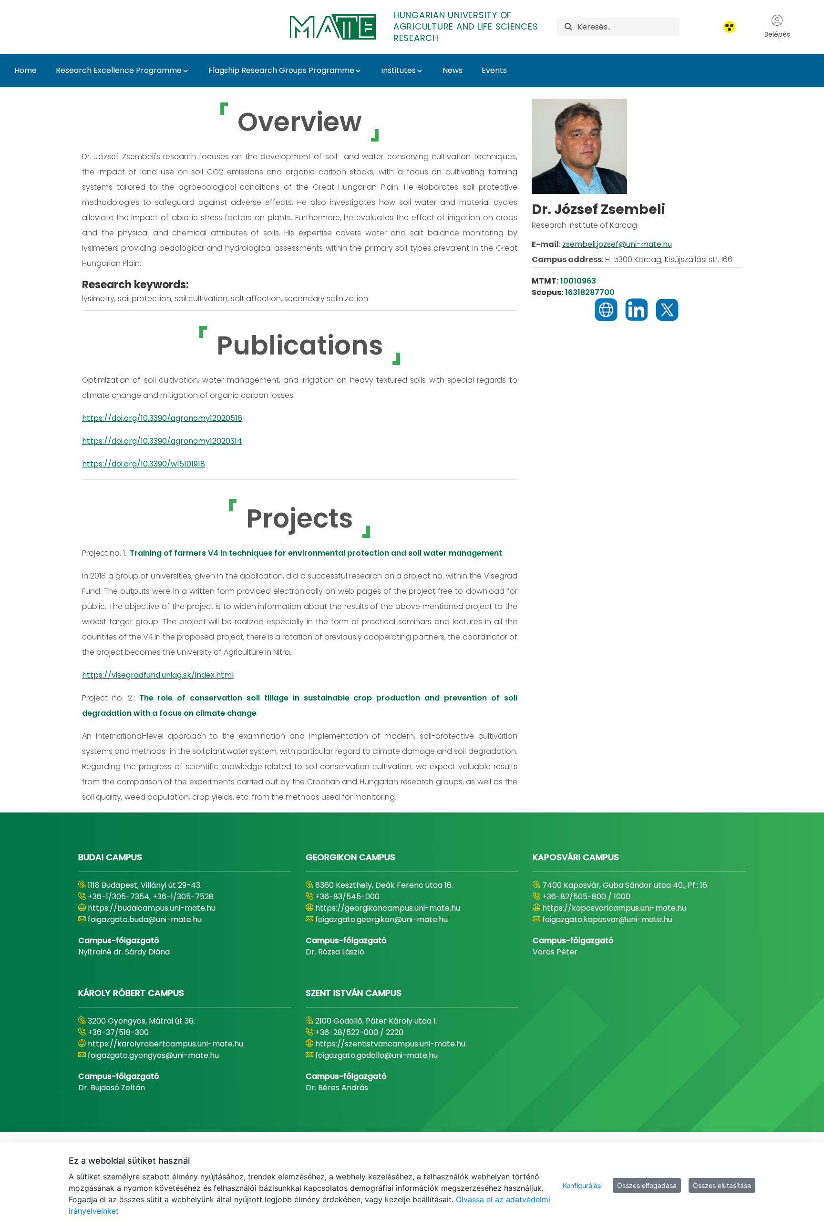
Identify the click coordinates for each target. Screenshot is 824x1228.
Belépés (777, 34)
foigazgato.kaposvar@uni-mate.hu (607, 919)
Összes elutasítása (722, 1185)
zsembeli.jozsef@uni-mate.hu (617, 244)
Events (494, 70)
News (453, 70)
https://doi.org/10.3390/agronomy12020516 (162, 418)
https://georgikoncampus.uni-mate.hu (387, 908)
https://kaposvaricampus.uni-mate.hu (614, 908)
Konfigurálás (582, 1185)
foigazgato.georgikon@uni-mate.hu (381, 919)
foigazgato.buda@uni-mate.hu (145, 919)
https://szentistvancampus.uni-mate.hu (390, 1043)
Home (25, 70)
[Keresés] (568, 26)
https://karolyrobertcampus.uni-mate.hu (165, 1043)
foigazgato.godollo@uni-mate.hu (376, 1055)
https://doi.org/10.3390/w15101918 (143, 463)
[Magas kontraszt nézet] (729, 26)
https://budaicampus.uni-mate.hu (152, 908)
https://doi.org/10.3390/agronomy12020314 (162, 441)
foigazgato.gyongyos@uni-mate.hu (153, 1055)
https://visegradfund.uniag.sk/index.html (158, 675)
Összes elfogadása (647, 1185)
